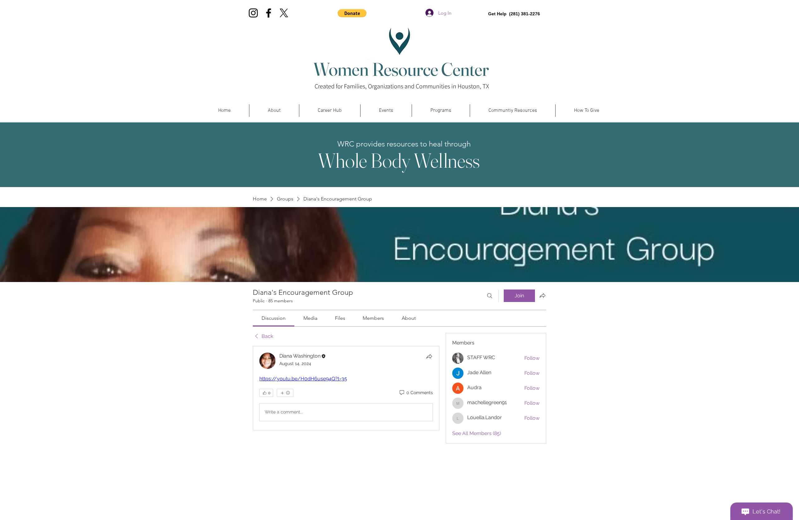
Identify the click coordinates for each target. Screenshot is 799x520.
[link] (274, 318)
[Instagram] (253, 13)
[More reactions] (285, 393)
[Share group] (542, 295)
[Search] (489, 296)
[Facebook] (268, 13)
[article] (346, 388)
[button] (352, 13)
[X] (284, 13)
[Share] (429, 356)
